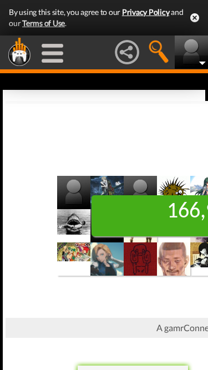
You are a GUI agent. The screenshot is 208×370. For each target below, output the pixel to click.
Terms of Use (43, 23)
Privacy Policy (146, 12)
